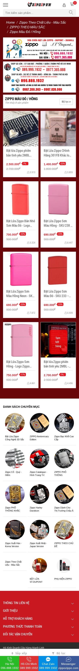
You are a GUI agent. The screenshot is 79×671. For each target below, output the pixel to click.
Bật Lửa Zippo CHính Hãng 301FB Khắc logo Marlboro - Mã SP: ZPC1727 (58, 152)
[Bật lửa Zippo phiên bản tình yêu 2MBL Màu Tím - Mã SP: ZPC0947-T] (20, 128)
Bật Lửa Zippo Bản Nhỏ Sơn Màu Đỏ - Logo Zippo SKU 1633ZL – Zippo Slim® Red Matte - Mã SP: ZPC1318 (20, 223)
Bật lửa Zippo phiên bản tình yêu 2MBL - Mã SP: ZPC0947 (56, 364)
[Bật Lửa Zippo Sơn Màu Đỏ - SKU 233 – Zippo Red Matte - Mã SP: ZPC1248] (58, 269)
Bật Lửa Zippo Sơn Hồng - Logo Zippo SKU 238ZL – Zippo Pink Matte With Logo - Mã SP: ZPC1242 (20, 364)
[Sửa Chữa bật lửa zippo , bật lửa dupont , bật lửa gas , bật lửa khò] (39, 48)
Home (10, 22)
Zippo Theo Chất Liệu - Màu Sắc (42, 22)
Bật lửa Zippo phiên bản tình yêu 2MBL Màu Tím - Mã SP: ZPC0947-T (18, 152)
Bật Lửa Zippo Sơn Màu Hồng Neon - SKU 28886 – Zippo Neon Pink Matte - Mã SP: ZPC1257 (20, 293)
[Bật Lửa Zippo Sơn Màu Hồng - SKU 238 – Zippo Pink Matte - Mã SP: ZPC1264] (58, 199)
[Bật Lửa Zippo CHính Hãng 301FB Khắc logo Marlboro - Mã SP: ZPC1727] (58, 128)
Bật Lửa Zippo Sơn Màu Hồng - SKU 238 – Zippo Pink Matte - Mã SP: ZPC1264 (58, 223)
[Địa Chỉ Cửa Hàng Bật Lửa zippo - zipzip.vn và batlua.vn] (39, 76)
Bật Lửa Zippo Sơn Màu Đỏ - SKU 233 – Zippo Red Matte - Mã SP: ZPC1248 (57, 293)
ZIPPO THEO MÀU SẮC (27, 27)
